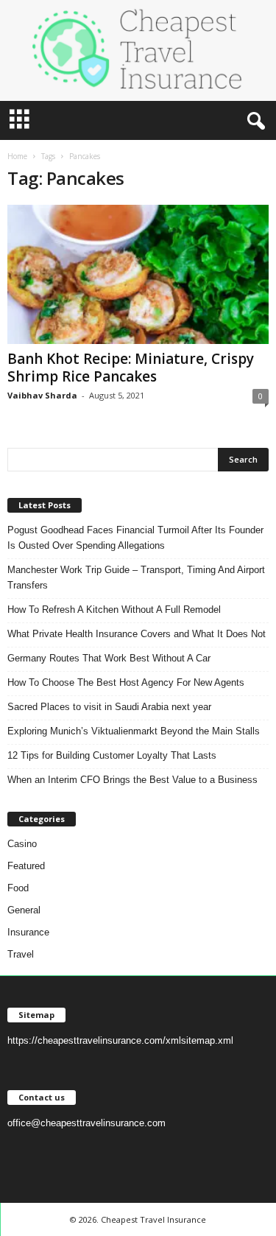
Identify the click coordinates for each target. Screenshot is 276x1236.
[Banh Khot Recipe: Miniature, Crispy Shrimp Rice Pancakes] (138, 274)
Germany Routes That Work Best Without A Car (108, 658)
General (23, 910)
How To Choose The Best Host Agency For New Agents (125, 682)
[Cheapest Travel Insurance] (138, 50)
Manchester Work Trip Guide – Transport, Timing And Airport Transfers (136, 577)
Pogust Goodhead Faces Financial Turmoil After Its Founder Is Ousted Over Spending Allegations (135, 537)
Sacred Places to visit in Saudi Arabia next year (109, 706)
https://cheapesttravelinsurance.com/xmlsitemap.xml (120, 1040)
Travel (20, 954)
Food (18, 887)
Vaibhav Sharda (42, 395)
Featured (26, 865)
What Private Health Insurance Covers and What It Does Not (136, 633)
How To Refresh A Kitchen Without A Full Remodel (114, 609)
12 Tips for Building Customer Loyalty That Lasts (111, 755)
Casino (22, 843)
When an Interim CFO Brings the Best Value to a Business (132, 779)
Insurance (28, 932)
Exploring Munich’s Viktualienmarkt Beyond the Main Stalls (133, 731)
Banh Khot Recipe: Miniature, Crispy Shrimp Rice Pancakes (130, 367)
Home (17, 156)
